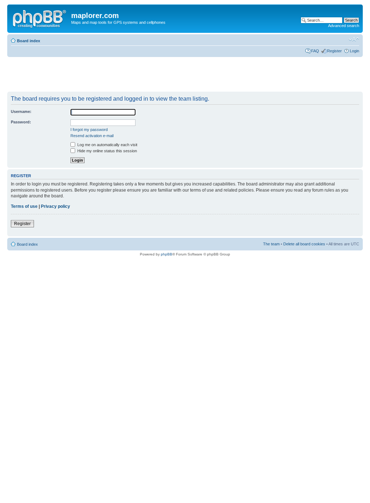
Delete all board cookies (304, 244)
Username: (21, 111)
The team (271, 244)
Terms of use (24, 206)
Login (354, 51)
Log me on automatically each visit (106, 145)
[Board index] (40, 17)
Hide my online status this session (106, 151)
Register (334, 51)
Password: (21, 122)
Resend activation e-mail (91, 136)
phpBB (166, 254)
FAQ (315, 51)
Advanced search (343, 25)
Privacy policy (55, 206)
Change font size (354, 39)
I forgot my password (89, 129)
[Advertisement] (138, 74)
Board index (28, 41)
